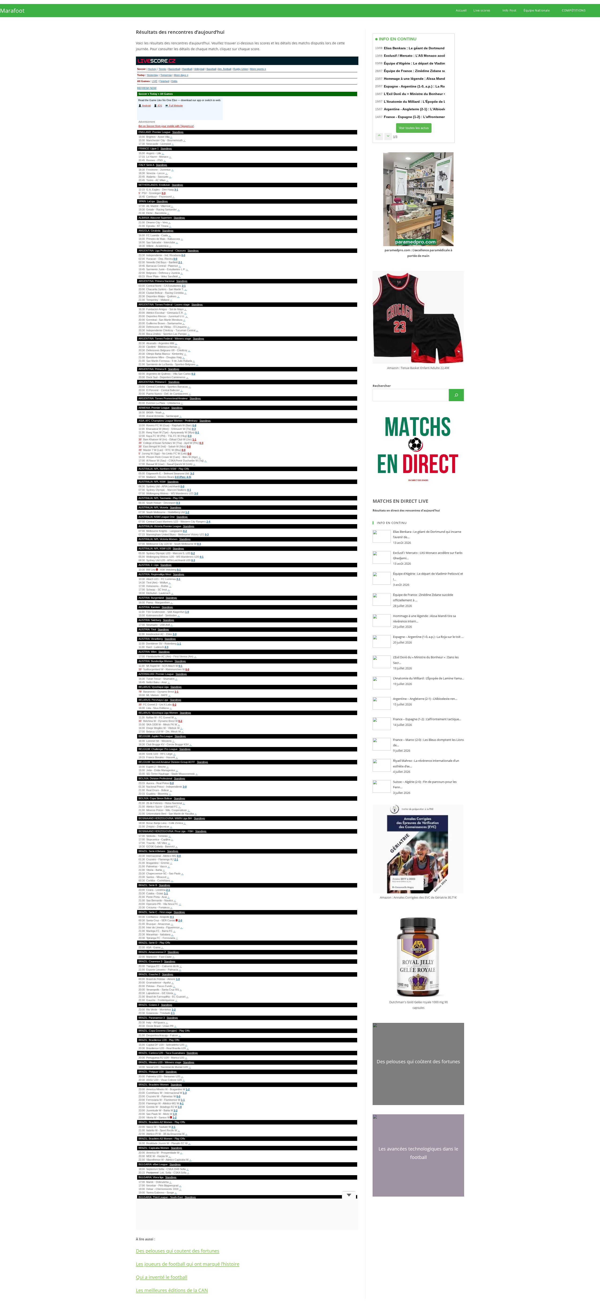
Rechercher (382, 386)
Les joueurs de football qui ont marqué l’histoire (187, 1264)
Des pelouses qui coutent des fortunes (177, 1251)
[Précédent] (379, 136)
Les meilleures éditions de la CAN (172, 1290)
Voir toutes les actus (414, 128)
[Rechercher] (456, 395)
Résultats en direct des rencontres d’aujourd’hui (406, 510)
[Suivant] (388, 136)
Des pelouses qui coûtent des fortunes (418, 1061)
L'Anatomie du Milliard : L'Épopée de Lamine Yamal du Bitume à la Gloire (442, 101)
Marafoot (12, 10)
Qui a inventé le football (161, 1277)
